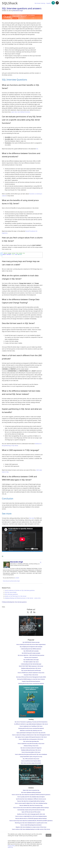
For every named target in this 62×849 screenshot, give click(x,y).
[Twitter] (41, 562)
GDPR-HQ (10, 847)
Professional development (8, 602)
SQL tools (31, 518)
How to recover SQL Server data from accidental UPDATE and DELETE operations (31, 794)
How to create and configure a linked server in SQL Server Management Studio (31, 735)
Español (48, 3)
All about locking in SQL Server (31, 745)
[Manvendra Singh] (6, 568)
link (37, 148)
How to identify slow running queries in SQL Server (31, 739)
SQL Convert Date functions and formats (31, 670)
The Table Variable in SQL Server (31, 662)
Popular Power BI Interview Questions (31, 681)
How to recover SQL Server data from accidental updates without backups (31, 807)
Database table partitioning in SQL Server (31, 668)
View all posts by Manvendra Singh (11, 581)
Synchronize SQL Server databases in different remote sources (31, 799)
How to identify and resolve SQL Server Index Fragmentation (31, 644)
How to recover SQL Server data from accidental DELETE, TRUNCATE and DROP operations (31, 820)
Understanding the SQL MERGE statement (31, 648)
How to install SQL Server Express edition (31, 761)
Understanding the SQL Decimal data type (31, 664)
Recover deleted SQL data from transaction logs (31, 805)
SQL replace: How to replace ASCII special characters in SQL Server (31, 737)
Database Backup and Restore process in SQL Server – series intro (23, 598)
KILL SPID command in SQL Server (31, 758)
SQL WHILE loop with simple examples (31, 653)
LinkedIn (17, 578)
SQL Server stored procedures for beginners (31, 748)
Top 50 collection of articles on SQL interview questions (20, 590)
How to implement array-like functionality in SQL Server (31, 743)
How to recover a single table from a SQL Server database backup (31, 816)
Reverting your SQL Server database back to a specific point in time (31, 822)
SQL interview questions (11, 594)
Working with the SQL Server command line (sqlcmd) (31, 683)
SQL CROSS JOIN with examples (31, 651)
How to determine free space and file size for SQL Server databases (31, 754)
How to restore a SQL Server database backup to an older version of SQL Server (31, 829)
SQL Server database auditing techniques (31, 792)
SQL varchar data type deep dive (31, 741)
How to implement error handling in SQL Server (31, 726)
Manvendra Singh (18, 10)
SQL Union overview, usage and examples (31, 763)
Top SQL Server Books (10, 592)
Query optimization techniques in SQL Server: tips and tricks (31, 732)
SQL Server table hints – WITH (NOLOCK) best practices (31, 655)
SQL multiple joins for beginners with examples (31, 646)
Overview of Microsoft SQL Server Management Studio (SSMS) (31, 677)
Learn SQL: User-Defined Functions (20, 112)
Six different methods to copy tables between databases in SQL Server (31, 724)
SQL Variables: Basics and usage (31, 659)
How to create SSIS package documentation (31, 825)
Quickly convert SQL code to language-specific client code (31, 814)
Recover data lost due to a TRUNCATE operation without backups (31, 818)
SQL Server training (40, 3)
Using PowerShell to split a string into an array (31, 756)
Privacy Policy (11, 845)
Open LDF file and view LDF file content (31, 812)
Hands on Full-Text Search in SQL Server (15, 596)
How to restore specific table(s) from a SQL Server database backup (31, 803)
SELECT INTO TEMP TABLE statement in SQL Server (31, 666)
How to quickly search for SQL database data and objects (31, 796)
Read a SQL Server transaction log (31, 790)
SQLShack (10, 3)
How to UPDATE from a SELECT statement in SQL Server (31, 672)
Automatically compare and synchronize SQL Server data (31, 809)
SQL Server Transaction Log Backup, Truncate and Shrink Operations (31, 722)
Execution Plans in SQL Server (31, 675)
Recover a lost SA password (31, 657)
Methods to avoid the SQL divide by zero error (31, 730)
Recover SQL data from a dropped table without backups (31, 801)
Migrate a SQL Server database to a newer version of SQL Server (31, 827)
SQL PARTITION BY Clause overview (31, 642)
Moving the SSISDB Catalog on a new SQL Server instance (31, 679)
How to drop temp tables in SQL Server (31, 752)
